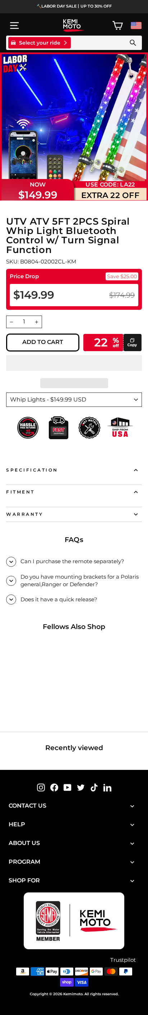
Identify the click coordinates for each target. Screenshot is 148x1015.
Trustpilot (123, 960)
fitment (20, 492)
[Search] (133, 43)
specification (32, 470)
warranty (24, 514)
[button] (74, 363)
